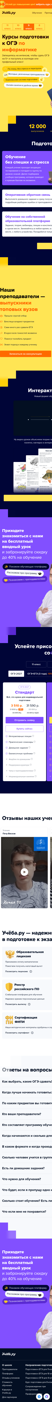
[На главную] (8, 1354)
